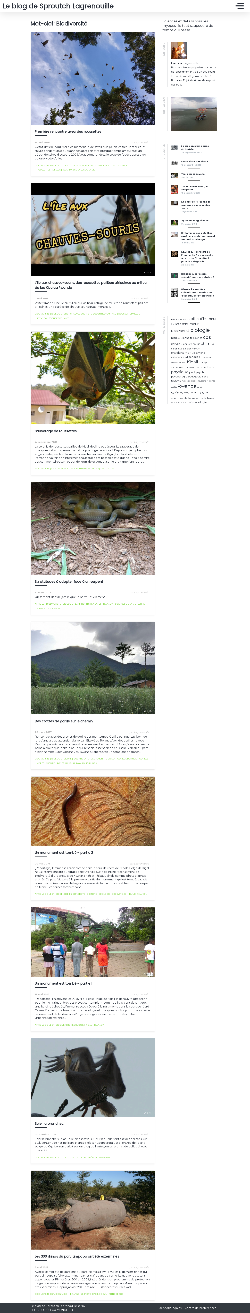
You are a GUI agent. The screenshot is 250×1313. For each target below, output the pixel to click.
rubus (69, 763)
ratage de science (189, 381)
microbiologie (177, 367)
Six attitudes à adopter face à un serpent (69, 581)
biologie (56, 165)
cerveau (176, 344)
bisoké (67, 758)
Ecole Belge (71, 1157)
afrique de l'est (44, 894)
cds (65, 165)
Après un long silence (195, 220)
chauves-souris (79, 313)
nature (50, 763)
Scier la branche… (49, 1123)
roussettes (119, 165)
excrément (97, 758)
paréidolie (208, 367)
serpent (142, 604)
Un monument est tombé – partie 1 (63, 983)
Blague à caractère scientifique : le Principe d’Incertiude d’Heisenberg (197, 292)
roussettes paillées (48, 169)
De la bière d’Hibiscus (195, 161)
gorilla (110, 758)
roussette (202, 381)
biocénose (62, 894)
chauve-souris (59, 468)
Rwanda (66, 169)
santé (199, 387)
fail (186, 357)
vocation (189, 402)
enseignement (182, 352)
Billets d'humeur (185, 324)
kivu (113, 313)
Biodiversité (42, 165)
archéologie (185, 319)
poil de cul (99, 1294)
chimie (207, 343)
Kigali (107, 165)
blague (175, 337)
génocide (194, 356)
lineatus (95, 604)
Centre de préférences (200, 1308)
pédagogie (194, 376)
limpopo (85, 1294)
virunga (91, 763)
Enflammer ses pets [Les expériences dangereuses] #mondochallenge (198, 236)
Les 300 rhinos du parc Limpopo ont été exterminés (77, 1256)
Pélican (93, 1157)
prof (192, 372)
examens (199, 352)
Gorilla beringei (126, 758)
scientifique (177, 402)
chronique (176, 348)
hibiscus (174, 363)
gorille (143, 758)
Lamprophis (81, 604)
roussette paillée (128, 313)
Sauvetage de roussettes (56, 431)
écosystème (118, 894)
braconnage (58, 1294)
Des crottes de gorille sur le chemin (64, 721)
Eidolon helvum (92, 165)
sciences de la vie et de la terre (192, 398)
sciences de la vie (84, 169)
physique (179, 372)
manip (203, 362)
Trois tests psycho (193, 174)
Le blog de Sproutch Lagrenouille (57, 6)
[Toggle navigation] (238, 5)
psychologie (179, 376)
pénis (205, 376)
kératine (73, 1294)
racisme (176, 380)
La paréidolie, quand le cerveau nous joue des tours (196, 205)
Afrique (39, 604)
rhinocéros (115, 1294)
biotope (91, 894)
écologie (75, 165)
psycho (200, 372)
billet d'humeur (204, 319)
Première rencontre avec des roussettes (68, 131)
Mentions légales (170, 1308)
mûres (40, 763)
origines (187, 367)
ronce (59, 763)
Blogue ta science (191, 337)
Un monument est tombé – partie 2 (64, 852)
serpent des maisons (48, 608)
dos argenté (80, 758)
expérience (177, 357)
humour (182, 363)
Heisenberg (206, 357)
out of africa (196, 367)
